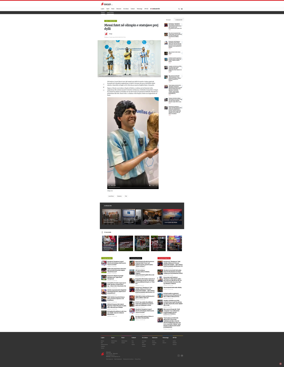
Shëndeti (144, 344)
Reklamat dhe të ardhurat (128, 359)
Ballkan (102, 341)
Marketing (154, 342)
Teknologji (139, 8)
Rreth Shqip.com (109, 359)
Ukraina (102, 348)
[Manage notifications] (280, 364)
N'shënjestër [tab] (179, 19)
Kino (133, 341)
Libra (133, 342)
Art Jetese (126, 8)
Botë (102, 342)
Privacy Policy (138, 359)
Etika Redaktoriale (118, 359)
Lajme (102, 8)
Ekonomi (118, 8)
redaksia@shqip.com (110, 355)
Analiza (174, 341)
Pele (126, 196)
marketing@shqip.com (115, 356)
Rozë (112, 8)
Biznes (153, 341)
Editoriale (175, 342)
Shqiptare (103, 346)
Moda (143, 342)
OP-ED (146, 8)
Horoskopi (144, 341)
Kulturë (133, 8)
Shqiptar (103, 12)
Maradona (119, 196)
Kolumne (174, 344)
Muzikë (133, 344)
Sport (107, 8)
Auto (163, 341)
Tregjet (153, 344)
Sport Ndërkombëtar (111, 20)
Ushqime (144, 346)
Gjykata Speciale (104, 344)
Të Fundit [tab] (168, 19)
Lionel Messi (111, 196)
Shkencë (164, 342)
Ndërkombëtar (110, 12)
